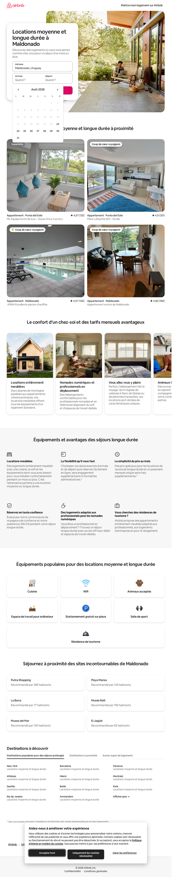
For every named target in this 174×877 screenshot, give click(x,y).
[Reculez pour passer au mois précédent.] (18, 90)
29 (51, 131)
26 (31, 131)
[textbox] (27, 80)
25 (24, 131)
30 (57, 131)
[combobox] (42, 68)
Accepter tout (47, 852)
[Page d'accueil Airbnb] (15, 5)
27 (38, 131)
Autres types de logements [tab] (117, 755)
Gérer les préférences (124, 852)
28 (44, 131)
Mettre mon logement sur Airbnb (142, 5)
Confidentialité (72, 871)
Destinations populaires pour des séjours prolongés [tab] (35, 755)
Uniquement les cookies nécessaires (85, 854)
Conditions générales (95, 871)
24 (18, 131)
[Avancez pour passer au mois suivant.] (57, 90)
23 (57, 124)
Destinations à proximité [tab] (83, 755)
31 (18, 137)
